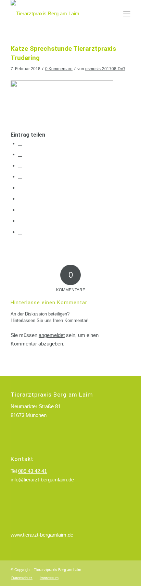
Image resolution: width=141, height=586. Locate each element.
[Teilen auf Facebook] (20, 143)
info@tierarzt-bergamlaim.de (42, 479)
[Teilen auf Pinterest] (20, 176)
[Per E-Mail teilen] (20, 232)
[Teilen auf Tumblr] (20, 198)
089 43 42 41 (32, 471)
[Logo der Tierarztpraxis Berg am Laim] (58, 13)
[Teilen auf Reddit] (20, 220)
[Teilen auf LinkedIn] (20, 187)
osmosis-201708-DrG (105, 68)
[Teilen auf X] (20, 154)
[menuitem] (126, 13)
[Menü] (126, 13)
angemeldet (52, 335)
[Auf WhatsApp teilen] (20, 165)
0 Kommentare (59, 68)
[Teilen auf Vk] (20, 210)
